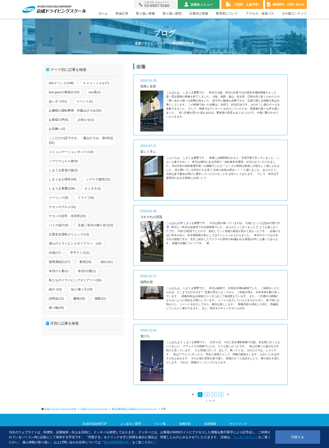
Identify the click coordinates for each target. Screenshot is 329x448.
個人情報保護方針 (116, 442)
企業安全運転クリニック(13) (69, 234)
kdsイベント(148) (61, 83)
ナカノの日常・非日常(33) (67, 216)
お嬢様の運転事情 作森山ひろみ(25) (75, 110)
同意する (297, 437)
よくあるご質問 (130, 423)
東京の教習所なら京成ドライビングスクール (134, 409)
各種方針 (185, 423)
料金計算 (122, 13)
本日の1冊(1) (87, 271)
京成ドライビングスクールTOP (60, 409)
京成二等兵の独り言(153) (95, 225)
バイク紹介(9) (58, 225)
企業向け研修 (198, 13)
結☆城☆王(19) (82, 289)
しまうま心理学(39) (63, 179)
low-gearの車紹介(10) (64, 92)
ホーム (103, 13)
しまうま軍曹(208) (62, 188)
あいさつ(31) (58, 101)
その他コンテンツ (294, 13)
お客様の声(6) (58, 119)
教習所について (227, 13)
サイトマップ (238, 423)
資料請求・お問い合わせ (289, 4)
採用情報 (210, 423)
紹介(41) (107, 262)
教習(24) (85, 262)
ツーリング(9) (58, 197)
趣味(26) (79, 298)
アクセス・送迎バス (260, 13)
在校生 (202, 4)
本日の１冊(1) (58, 271)
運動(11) (100, 298)
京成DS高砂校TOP (94, 423)
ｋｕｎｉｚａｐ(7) (96, 83)
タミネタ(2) (92, 188)
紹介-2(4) (55, 289)
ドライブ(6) (86, 197)
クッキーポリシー (245, 437)
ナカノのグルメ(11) (62, 207)
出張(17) (55, 252)
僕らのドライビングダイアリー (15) (75, 243)
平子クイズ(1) (80, 252)
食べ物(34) (56, 307)
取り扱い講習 (172, 13)
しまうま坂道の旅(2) (63, 170)
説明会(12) (56, 298)
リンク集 (160, 423)
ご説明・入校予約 (245, 4)
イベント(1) (84, 101)
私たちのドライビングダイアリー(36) (75, 280)
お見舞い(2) (57, 129)
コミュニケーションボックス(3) (71, 152)
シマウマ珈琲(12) (98, 179)
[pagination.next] (227, 394)
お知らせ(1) (86, 119)
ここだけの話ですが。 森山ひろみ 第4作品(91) (81, 140)
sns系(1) (95, 92)
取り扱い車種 (145, 13)
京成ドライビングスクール (94, 409)
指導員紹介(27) (59, 262)
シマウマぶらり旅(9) (63, 161)
